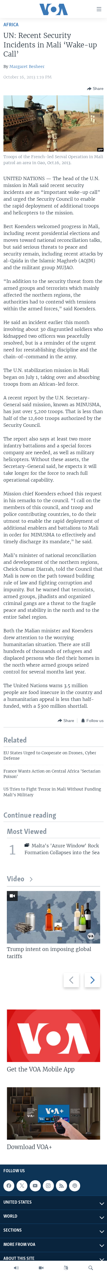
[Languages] (65, 1268)
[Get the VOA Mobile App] (53, 1035)
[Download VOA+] (53, 1113)
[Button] (95, 88)
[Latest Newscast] (16, 1268)
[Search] (90, 1268)
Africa (11, 25)
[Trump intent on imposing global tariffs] (53, 917)
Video (15, 879)
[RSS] (61, 1185)
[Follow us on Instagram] (48, 1185)
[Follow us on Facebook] (8, 1185)
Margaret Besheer (27, 66)
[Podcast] (74, 1185)
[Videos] (41, 1268)
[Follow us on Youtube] (35, 1185)
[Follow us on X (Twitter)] (22, 1185)
